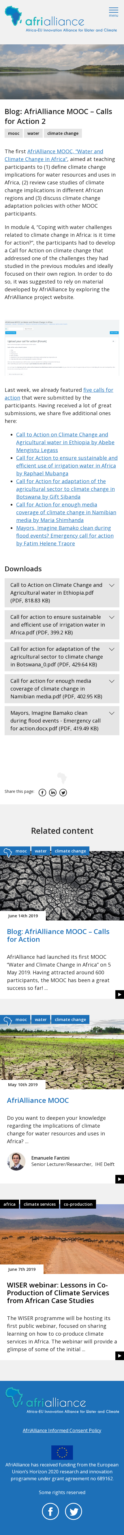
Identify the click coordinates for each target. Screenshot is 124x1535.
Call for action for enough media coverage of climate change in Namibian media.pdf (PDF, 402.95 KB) (56, 688)
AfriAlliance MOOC (38, 1100)
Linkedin (53, 792)
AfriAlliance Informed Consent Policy (62, 1430)
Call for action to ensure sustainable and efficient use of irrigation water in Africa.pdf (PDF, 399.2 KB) (57, 624)
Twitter (63, 792)
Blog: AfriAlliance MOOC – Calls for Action (58, 935)
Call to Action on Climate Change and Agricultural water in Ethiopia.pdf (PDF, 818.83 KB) (56, 592)
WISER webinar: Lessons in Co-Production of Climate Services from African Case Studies (58, 1292)
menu (113, 15)
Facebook (42, 792)
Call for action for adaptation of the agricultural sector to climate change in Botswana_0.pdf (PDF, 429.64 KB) (56, 656)
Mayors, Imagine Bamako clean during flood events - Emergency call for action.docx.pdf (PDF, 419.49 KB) (55, 720)
